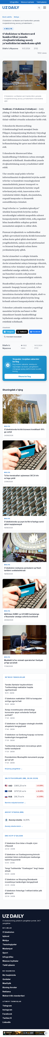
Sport (5, 953)
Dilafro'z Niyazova (10, 49)
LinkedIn (7, 1022)
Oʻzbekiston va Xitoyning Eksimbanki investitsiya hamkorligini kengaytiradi (21, 880)
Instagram (7, 1010)
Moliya (16, 17)
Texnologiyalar (10, 944)
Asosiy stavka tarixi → (14, 826)
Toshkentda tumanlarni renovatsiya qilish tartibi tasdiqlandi (23, 747)
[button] (39, 7)
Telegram (10, 332)
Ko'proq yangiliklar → (13, 769)
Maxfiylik (7, 983)
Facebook (36, 332)
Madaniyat (7, 948)
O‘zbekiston (8, 932)
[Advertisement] (24, 1033)
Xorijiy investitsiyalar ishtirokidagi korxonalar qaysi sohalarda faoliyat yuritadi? (20, 712)
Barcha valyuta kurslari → (15, 803)
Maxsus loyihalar (27, 2)
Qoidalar (7, 979)
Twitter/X (23, 332)
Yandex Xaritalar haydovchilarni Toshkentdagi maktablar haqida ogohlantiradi (19, 687)
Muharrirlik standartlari (14, 996)
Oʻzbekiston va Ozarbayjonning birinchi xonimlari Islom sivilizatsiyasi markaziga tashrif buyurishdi (22, 857)
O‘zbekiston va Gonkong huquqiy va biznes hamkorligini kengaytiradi (24, 736)
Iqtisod (6, 936)
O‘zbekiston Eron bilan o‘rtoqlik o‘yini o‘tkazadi (21, 844)
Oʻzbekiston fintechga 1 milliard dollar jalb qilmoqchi (23, 892)
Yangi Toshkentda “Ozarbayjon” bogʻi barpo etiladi (24, 869)
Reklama (7, 991)
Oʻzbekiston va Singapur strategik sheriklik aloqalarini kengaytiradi (24, 725)
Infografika (14, 2)
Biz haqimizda (9, 975)
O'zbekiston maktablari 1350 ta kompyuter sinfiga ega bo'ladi (23, 699)
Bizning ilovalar (10, 987)
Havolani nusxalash (14, 337)
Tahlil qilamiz (42, 2)
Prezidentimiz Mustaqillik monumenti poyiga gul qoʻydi (24, 758)
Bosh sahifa (7, 17)
